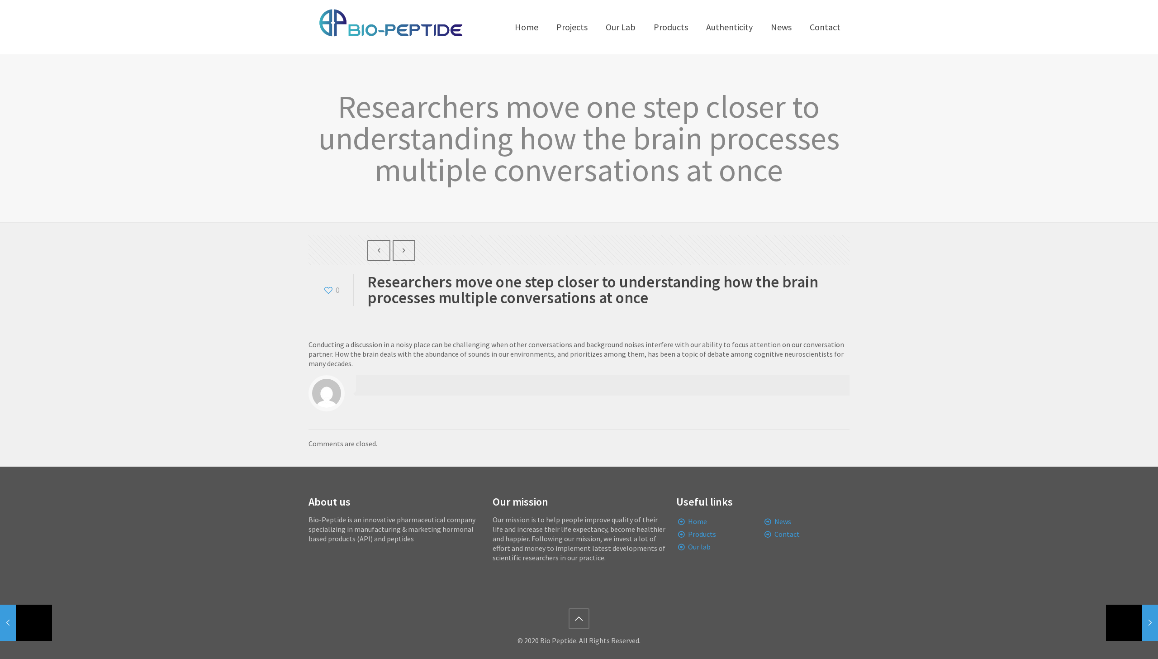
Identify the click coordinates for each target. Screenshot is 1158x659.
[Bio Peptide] (390, 27)
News (782, 521)
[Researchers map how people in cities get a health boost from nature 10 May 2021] (1132, 623)
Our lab (699, 546)
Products (702, 534)
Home (697, 521)
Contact (787, 534)
